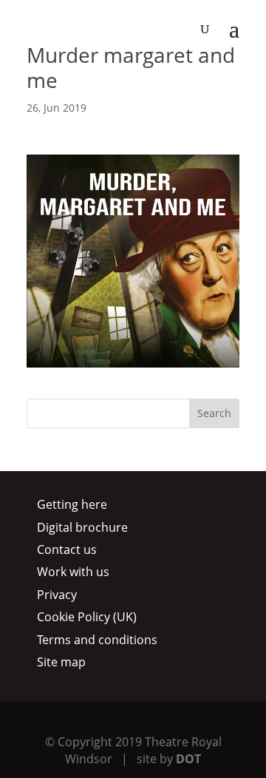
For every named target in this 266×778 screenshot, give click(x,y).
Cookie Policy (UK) (87, 617)
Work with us (73, 572)
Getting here (72, 504)
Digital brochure (82, 527)
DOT (188, 759)
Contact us (67, 549)
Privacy (57, 594)
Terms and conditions (97, 640)
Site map (61, 662)
